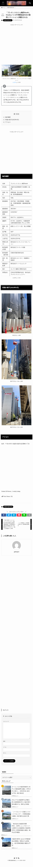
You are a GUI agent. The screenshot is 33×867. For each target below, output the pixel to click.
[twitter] (14, 858)
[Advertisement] (16, 42)
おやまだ (16, 552)
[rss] (18, 858)
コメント (6, 721)
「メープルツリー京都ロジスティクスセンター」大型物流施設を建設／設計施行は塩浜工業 (21, 814)
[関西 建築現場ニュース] (16, 3)
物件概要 (8, 117)
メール (4, 747)
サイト (4, 753)
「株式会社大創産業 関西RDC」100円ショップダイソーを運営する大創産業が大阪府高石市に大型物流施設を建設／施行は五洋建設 (21, 828)
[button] (30, 3)
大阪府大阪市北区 (8, 20)
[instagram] (16, 858)
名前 (4, 741)
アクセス (8, 122)
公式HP (14, 82)
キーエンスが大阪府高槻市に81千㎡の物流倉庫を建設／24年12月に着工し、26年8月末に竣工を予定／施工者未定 (21, 790)
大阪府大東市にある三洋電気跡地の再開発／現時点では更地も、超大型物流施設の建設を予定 (21, 842)
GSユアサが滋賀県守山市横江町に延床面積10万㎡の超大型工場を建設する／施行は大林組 (21, 802)
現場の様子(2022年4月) (12, 119)
